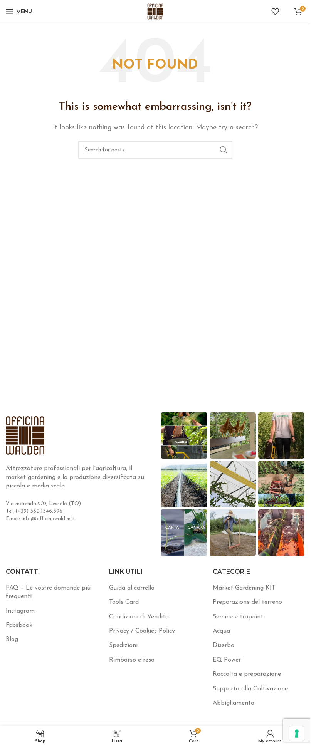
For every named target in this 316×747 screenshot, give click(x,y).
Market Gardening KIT (244, 588)
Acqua (221, 631)
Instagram (20, 611)
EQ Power (227, 660)
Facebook (19, 625)
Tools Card (124, 602)
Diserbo (223, 645)
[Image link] (25, 435)
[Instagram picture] (184, 435)
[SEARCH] (223, 150)
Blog (12, 639)
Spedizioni (123, 645)
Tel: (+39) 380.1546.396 (34, 511)
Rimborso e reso (132, 660)
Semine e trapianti (239, 617)
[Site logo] (155, 11)
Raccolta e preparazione (247, 674)
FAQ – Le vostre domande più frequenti (48, 592)
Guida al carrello (132, 588)
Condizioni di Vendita (139, 617)
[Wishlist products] (275, 11)
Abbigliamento (233, 703)
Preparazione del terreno (247, 602)
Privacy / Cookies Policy (142, 631)
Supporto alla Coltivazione (250, 689)
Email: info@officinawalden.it (40, 519)
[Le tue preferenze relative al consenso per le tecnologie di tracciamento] (296, 733)
